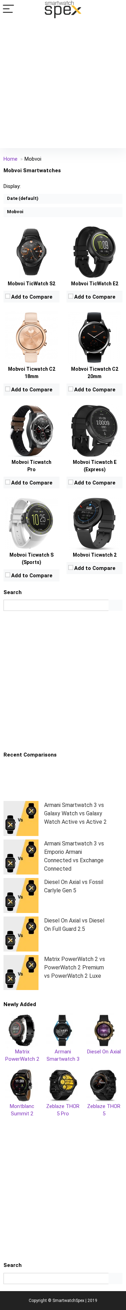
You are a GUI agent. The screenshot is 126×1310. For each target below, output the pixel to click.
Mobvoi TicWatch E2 (94, 283)
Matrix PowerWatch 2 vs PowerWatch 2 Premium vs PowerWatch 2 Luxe (74, 967)
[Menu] (8, 9)
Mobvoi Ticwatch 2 (95, 555)
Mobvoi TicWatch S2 (31, 283)
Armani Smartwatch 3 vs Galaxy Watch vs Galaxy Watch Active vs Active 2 (75, 813)
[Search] (115, 9)
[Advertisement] (63, 85)
